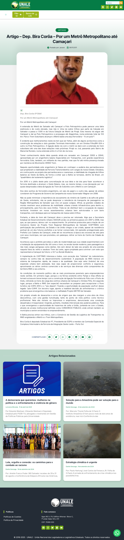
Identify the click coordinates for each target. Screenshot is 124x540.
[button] (6, 14)
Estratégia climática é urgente (81, 462)
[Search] (121, 2)
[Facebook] (103, 7)
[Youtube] (121, 7)
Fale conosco (50, 512)
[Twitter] (112, 7)
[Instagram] (107, 7)
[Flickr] (116, 7)
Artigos (62, 30)
